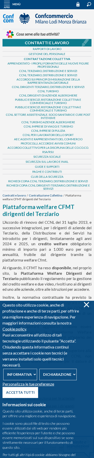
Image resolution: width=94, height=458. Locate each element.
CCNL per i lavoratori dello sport (48, 134)
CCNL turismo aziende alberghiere (48, 122)
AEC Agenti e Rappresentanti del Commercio (48, 139)
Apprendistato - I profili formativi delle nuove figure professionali (48, 65)
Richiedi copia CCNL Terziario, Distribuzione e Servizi (48, 181)
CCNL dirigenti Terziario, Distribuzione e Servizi (48, 86)
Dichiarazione (57, 374)
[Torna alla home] (47, 26)
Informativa (19, 374)
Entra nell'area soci (80, 4)
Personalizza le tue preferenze (28, 384)
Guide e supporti (47, 166)
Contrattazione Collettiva (47, 58)
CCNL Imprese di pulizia (48, 130)
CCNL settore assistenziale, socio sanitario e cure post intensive (48, 116)
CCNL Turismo (48, 91)
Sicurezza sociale (47, 156)
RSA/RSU (48, 152)
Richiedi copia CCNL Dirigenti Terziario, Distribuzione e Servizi (48, 187)
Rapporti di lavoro (47, 48)
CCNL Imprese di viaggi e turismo (48, 126)
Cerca (88, 4)
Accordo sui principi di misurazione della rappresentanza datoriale (48, 81)
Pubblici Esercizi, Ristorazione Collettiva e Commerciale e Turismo (48, 101)
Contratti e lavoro (47, 42)
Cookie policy (14, 328)
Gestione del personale (47, 54)
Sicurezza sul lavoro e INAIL (47, 161)
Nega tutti (86, 304)
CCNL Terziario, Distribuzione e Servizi (48, 70)
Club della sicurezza (47, 176)
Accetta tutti (20, 392)
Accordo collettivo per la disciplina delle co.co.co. (48, 147)
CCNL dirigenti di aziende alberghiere (48, 95)
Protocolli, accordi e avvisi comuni (48, 143)
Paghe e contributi (47, 171)
